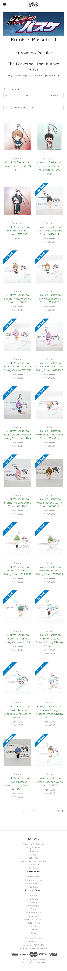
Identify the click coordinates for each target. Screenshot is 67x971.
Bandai (33, 895)
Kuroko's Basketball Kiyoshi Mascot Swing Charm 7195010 (49, 782)
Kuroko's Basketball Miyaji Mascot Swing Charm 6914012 (49, 502)
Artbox (33, 902)
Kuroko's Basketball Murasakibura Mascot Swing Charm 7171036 (17, 366)
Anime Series (33, 876)
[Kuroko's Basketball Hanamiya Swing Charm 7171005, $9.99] (17, 201)
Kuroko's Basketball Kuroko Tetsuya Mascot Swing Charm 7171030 (49, 712)
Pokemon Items (33, 880)
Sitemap (33, 868)
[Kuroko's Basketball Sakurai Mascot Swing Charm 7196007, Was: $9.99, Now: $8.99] (17, 269)
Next (58, 811)
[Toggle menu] (4, 4)
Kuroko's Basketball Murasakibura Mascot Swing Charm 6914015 (49, 366)
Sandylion (33, 905)
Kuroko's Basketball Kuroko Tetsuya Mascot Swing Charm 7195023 (49, 640)
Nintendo (33, 899)
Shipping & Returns (33, 844)
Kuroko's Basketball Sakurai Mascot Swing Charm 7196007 (17, 298)
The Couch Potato (33, 919)
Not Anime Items (33, 883)
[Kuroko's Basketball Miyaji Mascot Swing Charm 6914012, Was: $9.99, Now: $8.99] (49, 473)
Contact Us (33, 864)
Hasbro (33, 926)
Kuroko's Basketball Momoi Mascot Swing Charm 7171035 (49, 434)
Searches (34, 857)
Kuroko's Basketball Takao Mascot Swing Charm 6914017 (49, 230)
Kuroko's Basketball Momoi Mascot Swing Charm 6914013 (17, 502)
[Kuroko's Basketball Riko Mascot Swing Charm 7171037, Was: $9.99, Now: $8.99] (49, 269)
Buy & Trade (33, 847)
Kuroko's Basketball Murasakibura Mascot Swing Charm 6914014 (18, 434)
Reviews (33, 851)
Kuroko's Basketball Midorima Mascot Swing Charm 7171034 (49, 570)
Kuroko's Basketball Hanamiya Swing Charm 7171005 (17, 230)
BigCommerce (39, 960)
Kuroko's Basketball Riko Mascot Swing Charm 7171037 (49, 298)
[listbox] (24, 107)
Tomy (33, 909)
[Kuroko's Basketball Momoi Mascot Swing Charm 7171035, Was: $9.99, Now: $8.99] (49, 405)
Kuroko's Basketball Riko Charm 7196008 (18, 164)
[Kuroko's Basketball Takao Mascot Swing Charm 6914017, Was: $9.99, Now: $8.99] (49, 201)
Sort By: (9, 107)
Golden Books (33, 912)
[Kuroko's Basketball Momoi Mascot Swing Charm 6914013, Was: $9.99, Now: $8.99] (17, 473)
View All (33, 929)
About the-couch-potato (33, 861)
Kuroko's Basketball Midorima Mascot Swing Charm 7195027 (18, 570)
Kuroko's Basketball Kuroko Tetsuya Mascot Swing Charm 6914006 (17, 784)
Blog (33, 854)
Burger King (33, 922)
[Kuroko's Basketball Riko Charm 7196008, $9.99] (17, 136)
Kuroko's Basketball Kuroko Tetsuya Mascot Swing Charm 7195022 (17, 712)
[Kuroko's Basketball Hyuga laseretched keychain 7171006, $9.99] (49, 136)
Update (54, 95)
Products (34, 887)
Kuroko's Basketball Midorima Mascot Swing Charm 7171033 (17, 638)
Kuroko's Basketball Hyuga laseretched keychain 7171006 (49, 166)
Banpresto (33, 916)
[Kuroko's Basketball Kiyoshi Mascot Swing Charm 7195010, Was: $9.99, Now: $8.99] (49, 752)
